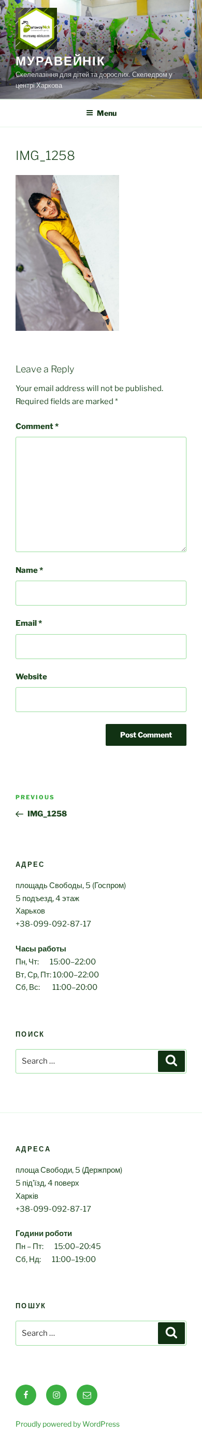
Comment (37, 426)
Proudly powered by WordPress (68, 1423)
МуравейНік (61, 61)
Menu (107, 113)
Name (29, 570)
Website (31, 676)
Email (29, 623)
